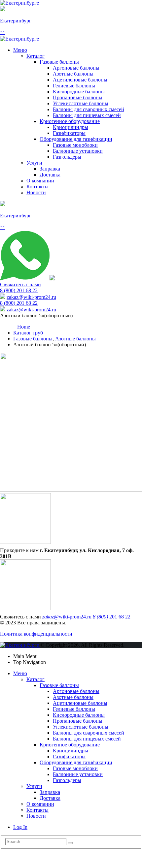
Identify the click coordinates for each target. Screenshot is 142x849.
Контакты (37, 186)
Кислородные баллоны (79, 91)
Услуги (34, 163)
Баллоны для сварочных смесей (88, 109)
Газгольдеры (67, 157)
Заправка (50, 169)
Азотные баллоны (73, 74)
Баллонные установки (78, 151)
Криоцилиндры (70, 127)
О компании (40, 180)
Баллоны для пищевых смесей (87, 115)
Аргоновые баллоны (76, 68)
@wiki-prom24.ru (31, 297)
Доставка (50, 174)
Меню (20, 50)
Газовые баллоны (59, 62)
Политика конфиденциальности (36, 634)
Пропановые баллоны (77, 97)
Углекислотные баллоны (80, 103)
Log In (20, 827)
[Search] (70, 843)
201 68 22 (111, 616)
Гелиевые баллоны (74, 85)
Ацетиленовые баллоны (80, 79)
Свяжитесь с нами (20, 284)
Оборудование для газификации (76, 139)
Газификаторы (69, 133)
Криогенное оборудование (70, 121)
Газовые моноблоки (75, 145)
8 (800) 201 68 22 (19, 290)
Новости (36, 192)
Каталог (35, 56)
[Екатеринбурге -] (19, 3)
